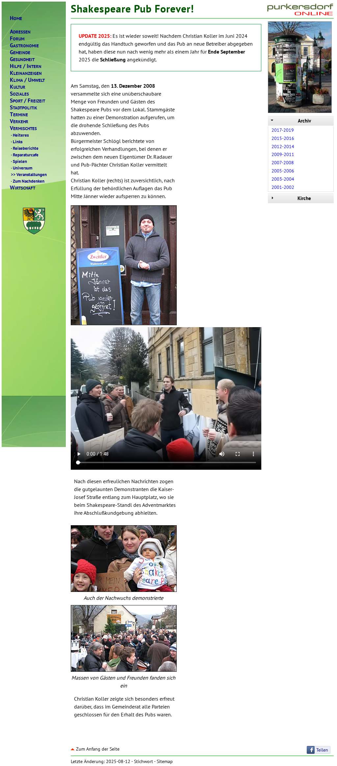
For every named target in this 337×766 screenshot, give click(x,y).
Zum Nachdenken (27, 181)
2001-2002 (283, 187)
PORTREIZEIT (27, 100)
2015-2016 (283, 138)
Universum (21, 168)
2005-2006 (283, 171)
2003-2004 (283, 179)
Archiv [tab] (304, 121)
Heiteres (20, 135)
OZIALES (19, 93)
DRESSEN (20, 31)
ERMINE (19, 114)
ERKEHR (19, 121)
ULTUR (17, 86)
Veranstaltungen (29, 174)
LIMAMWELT (27, 80)
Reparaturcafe (25, 155)
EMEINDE (20, 52)
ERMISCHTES (23, 128)
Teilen (322, 750)
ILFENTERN (25, 66)
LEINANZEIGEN (26, 73)
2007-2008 (283, 163)
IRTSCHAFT (22, 187)
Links (16, 142)
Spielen (19, 161)
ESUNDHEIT (22, 59)
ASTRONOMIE (24, 45)
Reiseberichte (25, 148)
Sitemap (165, 761)
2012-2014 (283, 146)
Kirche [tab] (304, 198)
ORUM (17, 38)
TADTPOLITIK (23, 107)
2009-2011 (283, 154)
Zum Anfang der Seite (97, 749)
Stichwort (143, 761)
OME (16, 18)
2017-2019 (283, 130)
